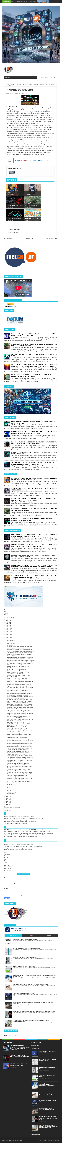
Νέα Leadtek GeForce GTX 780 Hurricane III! (17, 690)
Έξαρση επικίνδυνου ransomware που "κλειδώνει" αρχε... (20, 658)
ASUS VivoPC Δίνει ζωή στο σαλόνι (15, 722)
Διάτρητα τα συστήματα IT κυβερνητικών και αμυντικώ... (20, 777)
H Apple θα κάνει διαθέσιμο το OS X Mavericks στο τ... (20, 743)
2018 (7, 631)
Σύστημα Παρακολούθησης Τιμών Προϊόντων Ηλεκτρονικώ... (21, 733)
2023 (7, 624)
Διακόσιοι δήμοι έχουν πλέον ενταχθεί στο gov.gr (15, 820)
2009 (7, 799)
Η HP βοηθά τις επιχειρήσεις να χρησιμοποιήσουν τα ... (20, 693)
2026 (7, 619)
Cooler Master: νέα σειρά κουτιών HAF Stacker (18, 767)
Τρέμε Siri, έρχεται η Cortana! (14, 720)
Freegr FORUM (7, 867)
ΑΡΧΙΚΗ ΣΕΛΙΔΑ (8, 870)
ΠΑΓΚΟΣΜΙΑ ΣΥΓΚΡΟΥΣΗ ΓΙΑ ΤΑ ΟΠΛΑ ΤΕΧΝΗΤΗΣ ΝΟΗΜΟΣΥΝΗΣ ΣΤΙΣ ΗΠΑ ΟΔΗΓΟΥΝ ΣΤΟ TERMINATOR (34, 566)
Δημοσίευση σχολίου (13, 232)
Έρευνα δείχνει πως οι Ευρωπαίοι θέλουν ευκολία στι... (20, 648)
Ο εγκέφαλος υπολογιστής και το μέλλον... (17, 764)
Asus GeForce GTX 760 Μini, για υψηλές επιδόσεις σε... (20, 701)
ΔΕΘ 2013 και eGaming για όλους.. (15, 761)
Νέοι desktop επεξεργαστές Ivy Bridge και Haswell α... (20, 766)
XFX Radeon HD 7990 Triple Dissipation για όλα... (19, 666)
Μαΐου (9, 787)
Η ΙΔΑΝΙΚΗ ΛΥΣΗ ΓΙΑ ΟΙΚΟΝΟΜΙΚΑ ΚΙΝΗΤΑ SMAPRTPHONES (22, 1)
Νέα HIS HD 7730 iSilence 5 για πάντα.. (16, 655)
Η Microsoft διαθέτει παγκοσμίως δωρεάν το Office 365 (20, 707)
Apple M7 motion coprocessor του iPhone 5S (17, 711)
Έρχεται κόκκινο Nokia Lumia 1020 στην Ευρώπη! (18, 763)
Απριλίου (9, 789)
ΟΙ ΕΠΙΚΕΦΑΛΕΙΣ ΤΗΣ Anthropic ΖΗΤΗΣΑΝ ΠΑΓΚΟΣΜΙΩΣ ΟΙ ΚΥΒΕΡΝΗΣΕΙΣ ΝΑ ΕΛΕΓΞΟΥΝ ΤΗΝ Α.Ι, (34, 463)
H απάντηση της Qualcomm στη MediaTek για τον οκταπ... (21, 778)
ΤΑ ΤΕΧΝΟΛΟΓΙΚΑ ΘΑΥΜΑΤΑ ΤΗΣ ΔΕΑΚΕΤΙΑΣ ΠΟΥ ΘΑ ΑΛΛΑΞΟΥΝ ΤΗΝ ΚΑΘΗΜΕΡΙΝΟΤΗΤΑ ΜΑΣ (48, 1126)
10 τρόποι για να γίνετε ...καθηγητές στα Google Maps (20, 772)
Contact (6, 613)
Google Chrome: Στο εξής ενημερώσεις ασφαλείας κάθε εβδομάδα (19, 816)
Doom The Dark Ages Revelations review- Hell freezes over (18, 843)
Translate (15, 1035)
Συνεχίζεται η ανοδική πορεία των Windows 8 (17, 770)
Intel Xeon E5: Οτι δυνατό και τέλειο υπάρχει (17, 714)
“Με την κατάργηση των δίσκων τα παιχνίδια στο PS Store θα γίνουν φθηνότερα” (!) (24, 846)
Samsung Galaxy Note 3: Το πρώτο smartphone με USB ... (21, 742)
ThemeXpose (19, 1140)
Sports (5, 859)
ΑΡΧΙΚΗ (6, 852)
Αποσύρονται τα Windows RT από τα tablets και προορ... (20, 681)
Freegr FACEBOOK (8, 868)
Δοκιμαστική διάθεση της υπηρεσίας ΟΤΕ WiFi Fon (19, 672)
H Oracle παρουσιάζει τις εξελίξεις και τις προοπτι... (19, 664)
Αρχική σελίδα (29, 238)
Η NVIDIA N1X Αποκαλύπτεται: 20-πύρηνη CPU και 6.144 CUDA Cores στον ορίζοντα (24, 830)
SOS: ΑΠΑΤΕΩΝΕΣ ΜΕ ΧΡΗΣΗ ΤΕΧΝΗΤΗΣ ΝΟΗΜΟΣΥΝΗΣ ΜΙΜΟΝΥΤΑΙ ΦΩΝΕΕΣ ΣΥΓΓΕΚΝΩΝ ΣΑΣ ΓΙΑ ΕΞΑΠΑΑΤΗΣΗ (19, 1047)
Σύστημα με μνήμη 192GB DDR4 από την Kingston (19, 717)
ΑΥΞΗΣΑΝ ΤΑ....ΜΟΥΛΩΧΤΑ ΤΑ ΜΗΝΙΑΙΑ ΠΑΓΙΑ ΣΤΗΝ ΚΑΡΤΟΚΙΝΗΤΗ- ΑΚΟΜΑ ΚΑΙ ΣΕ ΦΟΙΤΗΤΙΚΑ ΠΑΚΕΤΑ (19, 1057)
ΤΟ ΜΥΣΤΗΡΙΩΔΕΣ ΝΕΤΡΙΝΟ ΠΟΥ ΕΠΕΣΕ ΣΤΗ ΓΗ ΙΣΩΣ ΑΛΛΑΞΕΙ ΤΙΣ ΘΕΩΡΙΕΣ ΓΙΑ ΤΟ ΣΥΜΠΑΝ (34, 576)
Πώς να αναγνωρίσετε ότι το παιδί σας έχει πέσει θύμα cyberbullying (48, 1093)
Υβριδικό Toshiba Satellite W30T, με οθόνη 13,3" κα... (19, 739)
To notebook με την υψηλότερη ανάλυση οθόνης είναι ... (20, 748)
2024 (7, 622)
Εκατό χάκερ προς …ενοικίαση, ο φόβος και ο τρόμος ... (20, 657)
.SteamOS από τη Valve (12, 667)
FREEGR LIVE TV (8, 865)
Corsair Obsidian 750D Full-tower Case (16, 676)
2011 (7, 796)
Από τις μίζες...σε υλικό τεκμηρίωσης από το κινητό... (19, 654)
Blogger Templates (6, 1140)
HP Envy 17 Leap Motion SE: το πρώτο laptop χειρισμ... (20, 689)
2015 (7, 636)
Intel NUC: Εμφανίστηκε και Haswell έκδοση (17, 702)
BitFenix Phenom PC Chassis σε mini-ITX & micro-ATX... (20, 651)
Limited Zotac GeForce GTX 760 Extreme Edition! (18, 710)
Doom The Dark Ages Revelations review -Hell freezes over (18, 849)
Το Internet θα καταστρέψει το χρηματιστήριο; (17, 775)
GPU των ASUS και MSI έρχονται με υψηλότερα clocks (48, 1060)
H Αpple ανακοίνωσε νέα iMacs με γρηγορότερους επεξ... (20, 670)
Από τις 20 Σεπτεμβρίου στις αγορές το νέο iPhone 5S (19, 734)
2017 (7, 633)
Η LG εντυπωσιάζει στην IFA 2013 (15, 780)
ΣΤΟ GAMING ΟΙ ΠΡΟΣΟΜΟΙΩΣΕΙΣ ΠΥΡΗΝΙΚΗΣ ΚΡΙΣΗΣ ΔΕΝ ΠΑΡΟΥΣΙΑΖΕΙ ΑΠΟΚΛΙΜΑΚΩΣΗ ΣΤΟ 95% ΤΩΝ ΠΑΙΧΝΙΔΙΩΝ (34, 365)
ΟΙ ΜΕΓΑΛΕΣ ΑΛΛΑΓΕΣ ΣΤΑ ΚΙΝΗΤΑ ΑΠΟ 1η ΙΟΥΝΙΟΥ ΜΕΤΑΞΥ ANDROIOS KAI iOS (48, 1118)
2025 (7, 620)
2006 (7, 804)
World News (7, 854)
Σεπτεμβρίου (10, 645)
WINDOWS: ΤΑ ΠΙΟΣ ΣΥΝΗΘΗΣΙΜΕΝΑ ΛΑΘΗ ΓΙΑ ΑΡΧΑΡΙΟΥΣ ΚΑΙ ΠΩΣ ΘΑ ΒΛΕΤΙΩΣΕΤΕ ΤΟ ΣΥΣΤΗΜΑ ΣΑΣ (34, 432)
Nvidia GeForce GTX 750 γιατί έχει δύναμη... (17, 725)
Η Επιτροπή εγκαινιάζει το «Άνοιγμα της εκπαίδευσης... (20, 649)
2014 (7, 637)
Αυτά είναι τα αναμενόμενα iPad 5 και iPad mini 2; (19, 716)
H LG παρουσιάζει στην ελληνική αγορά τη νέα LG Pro (20, 663)
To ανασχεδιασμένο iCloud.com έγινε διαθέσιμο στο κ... (20, 692)
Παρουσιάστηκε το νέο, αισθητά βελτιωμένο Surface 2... (20, 675)
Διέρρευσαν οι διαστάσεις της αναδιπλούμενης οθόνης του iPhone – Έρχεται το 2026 (24, 834)
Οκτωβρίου (10, 643)
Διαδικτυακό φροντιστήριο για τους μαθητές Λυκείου (19, 684)
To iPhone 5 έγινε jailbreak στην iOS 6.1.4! (17, 737)
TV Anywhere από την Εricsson (14, 731)
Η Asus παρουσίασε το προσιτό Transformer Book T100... (20, 719)
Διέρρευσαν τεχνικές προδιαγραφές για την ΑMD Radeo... (20, 686)
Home (5, 609)
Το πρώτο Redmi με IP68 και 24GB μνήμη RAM (15, 823)
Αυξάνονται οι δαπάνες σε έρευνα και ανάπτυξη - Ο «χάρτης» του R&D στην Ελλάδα (24, 818)
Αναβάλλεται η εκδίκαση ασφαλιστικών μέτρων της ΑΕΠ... (20, 740)
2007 (7, 802)
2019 (7, 630)
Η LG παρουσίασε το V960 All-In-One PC (16, 736)
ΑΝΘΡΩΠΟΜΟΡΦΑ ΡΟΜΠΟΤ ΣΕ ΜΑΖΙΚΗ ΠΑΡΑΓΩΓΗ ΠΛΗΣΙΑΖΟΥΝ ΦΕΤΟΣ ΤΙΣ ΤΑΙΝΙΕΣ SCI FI (34, 545)
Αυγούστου (10, 783)
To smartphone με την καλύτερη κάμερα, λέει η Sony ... (20, 757)
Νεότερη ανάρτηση (8, 238)
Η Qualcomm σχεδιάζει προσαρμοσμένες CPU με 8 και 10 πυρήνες (20, 821)
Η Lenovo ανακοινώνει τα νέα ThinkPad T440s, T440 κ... (20, 751)
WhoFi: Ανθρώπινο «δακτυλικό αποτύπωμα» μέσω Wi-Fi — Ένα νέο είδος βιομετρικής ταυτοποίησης (28, 831)
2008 (7, 801)
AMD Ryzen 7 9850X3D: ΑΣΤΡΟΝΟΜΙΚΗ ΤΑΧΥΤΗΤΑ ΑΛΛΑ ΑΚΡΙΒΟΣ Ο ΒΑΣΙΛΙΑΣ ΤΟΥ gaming (34, 375)
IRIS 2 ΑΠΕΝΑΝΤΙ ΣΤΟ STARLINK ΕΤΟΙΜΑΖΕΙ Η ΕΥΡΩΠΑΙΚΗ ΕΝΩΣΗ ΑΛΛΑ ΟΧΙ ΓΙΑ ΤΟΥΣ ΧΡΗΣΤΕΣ (34, 535)
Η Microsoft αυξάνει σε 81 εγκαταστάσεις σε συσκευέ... (20, 646)
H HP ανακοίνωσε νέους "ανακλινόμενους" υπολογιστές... (20, 687)
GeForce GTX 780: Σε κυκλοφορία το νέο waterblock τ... (20, 760)
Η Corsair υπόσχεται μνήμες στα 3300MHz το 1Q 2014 (19, 699)
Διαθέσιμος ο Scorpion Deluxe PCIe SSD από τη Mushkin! (20, 683)
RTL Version (7, 614)
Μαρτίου (9, 790)
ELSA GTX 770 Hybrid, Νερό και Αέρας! (16, 727)
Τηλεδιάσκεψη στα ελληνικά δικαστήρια (16, 754)
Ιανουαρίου (10, 793)
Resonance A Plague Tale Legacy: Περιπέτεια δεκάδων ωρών (18, 844)
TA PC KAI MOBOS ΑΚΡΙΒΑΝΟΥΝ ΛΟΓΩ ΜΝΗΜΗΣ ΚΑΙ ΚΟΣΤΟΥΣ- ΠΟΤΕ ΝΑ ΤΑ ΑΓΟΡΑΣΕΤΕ (34, 499)
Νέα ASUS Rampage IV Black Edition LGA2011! (18, 724)
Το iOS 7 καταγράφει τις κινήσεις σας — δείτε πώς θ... (20, 661)
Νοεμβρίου (10, 642)
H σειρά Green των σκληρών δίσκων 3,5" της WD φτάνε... (20, 713)
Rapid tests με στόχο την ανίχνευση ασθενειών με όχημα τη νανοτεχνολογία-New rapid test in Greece (47, 1084)
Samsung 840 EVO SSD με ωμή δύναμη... (17, 669)
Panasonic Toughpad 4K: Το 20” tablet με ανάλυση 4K (19, 746)
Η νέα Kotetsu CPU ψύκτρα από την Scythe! (17, 695)
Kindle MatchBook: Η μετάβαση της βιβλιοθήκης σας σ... (20, 758)
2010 (7, 798)
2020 (7, 628)
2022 (7, 625)
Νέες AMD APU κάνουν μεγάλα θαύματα (16, 698)
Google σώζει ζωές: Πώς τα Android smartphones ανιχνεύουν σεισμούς (21, 836)
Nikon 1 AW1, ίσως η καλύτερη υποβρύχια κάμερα (19, 678)
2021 (7, 627)
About (5, 611)
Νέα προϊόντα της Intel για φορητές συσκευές (17, 708)
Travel (5, 862)
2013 (7, 639)
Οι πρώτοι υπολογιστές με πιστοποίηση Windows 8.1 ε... (20, 773)
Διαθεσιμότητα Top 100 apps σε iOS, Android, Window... (20, 755)
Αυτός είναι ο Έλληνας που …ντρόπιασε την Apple (19, 745)
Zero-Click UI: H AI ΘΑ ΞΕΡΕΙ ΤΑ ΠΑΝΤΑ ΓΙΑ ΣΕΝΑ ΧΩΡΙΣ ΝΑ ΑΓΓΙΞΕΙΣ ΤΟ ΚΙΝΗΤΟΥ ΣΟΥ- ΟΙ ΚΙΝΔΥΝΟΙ (34, 442)
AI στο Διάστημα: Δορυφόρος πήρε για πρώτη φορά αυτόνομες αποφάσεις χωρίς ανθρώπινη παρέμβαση (28, 833)
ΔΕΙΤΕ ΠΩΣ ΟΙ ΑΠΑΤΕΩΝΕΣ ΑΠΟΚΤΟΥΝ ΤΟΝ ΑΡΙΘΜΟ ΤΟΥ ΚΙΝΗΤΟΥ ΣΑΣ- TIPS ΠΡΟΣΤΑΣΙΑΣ (47, 1110)
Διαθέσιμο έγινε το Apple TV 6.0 (14, 680)
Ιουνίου (9, 786)
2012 (7, 795)
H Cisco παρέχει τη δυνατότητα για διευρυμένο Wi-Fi (19, 705)
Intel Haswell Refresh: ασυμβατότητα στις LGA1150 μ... (20, 769)
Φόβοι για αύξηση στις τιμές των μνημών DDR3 (18, 749)
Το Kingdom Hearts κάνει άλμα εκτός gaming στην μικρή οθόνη (19, 848)
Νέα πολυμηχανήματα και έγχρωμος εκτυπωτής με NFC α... (21, 660)
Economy (6, 857)
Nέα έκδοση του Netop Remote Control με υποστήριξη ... (20, 781)
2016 (7, 634)
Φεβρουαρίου (10, 792)
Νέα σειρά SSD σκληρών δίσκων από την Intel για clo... (20, 704)
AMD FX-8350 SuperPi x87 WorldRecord (16, 674)
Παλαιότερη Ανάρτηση (51, 238)
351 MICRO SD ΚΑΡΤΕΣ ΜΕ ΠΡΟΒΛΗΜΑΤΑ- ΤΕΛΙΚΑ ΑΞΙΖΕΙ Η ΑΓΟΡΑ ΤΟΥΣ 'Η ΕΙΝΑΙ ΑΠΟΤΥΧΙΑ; (34, 479)
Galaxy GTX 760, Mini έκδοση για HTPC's (17, 728)
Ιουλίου (9, 784)
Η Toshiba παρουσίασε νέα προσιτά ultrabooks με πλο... (20, 752)
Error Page (56, 1140)
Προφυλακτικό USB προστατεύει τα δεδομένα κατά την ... (20, 696)
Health (5, 860)
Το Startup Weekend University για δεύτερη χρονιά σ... (20, 652)
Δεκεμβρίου (10, 640)
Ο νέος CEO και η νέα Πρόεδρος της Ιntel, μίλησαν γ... (20, 730)
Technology (7, 855)
